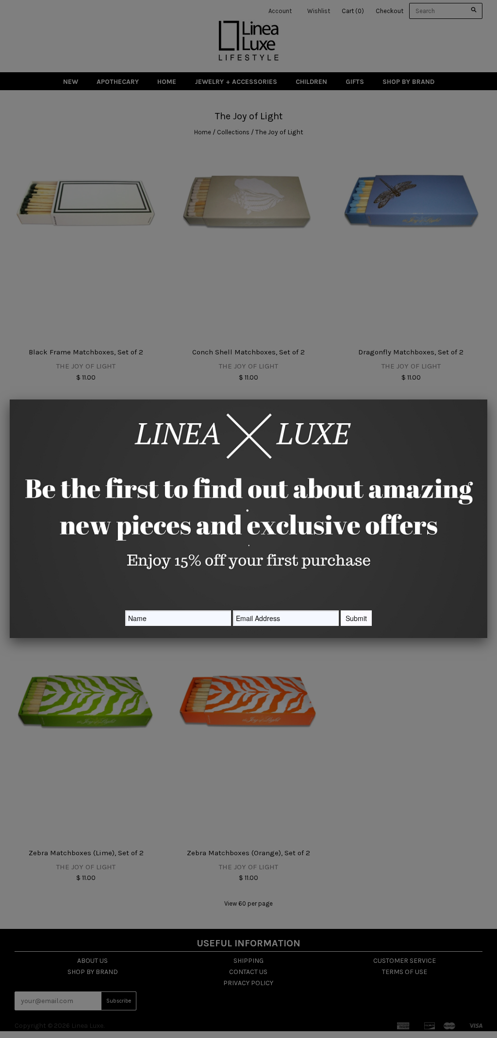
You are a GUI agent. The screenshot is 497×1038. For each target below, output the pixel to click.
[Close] (487, 399)
